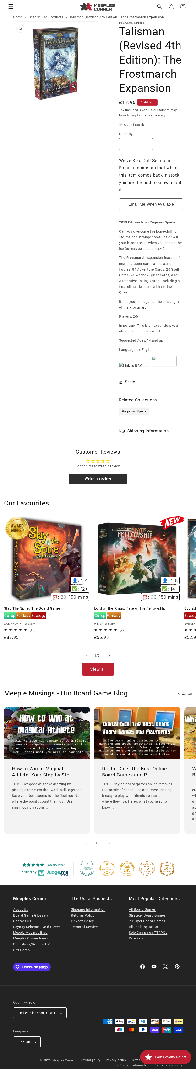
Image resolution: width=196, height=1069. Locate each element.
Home (18, 17)
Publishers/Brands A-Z (31, 944)
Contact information (135, 1065)
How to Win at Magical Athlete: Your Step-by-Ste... (42, 772)
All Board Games (142, 909)
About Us (20, 909)
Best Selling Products (46, 17)
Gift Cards (21, 950)
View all (98, 669)
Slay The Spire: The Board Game (32, 608)
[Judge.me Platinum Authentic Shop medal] (87, 868)
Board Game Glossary (31, 915)
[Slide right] (109, 655)
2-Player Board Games (147, 921)
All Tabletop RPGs (143, 927)
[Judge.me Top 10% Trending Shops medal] (167, 868)
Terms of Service (84, 927)
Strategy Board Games (147, 915)
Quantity (126, 134)
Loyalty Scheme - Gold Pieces (36, 927)
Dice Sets (136, 938)
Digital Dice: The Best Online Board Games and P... (134, 772)
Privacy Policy (82, 921)
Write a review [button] (98, 479)
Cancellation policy (169, 1065)
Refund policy (91, 1060)
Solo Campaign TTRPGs (148, 932)
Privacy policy (116, 1060)
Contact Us (22, 921)
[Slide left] (87, 655)
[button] (11, 6)
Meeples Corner (63, 1060)
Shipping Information (88, 909)
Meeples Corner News (30, 938)
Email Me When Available (151, 204)
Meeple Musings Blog (30, 932)
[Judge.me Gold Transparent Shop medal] (107, 868)
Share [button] (130, 382)
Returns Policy (82, 915)
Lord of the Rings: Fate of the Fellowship (129, 608)
